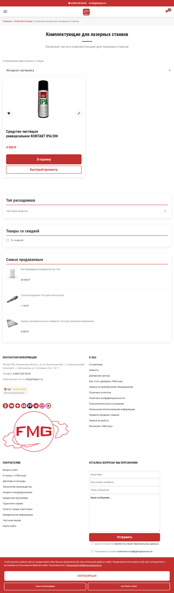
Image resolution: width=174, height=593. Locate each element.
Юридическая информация (18, 514)
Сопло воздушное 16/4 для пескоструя (42, 295)
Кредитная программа (15, 498)
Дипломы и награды (14, 481)
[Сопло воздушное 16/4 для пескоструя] (12, 299)
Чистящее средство (17, 211)
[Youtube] (24, 405)
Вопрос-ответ (10, 470)
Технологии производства (17, 486)
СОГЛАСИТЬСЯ (87, 575)
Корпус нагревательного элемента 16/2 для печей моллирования (57, 321)
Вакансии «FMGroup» (101, 426)
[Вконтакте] (11, 405)
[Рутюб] (30, 405)
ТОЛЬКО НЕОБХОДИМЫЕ (45, 586)
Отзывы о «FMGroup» (15, 475)
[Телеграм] (36, 405)
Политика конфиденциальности (107, 398)
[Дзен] (17, 405)
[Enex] (42, 405)
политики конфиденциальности (134, 551)
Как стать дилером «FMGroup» (106, 381)
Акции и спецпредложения (17, 492)
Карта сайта (9, 526)
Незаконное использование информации (112, 409)
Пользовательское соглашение (106, 403)
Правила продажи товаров (104, 415)
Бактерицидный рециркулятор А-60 (40, 269)
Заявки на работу (99, 420)
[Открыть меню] (5, 11)
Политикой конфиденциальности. (84, 565)
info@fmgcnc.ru (34, 379)
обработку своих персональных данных (136, 543)
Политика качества (100, 392)
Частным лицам (12, 520)
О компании (95, 364)
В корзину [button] (44, 159)
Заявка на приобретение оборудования (111, 387)
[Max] (48, 405)
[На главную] (86, 11)
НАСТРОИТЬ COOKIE (129, 586)
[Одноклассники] (5, 405)
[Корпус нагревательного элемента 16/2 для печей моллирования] (12, 325)
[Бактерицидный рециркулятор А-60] (12, 273)
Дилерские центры (99, 375)
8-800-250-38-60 (22, 373)
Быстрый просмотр (44, 169)
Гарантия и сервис (13, 503)
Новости (94, 370)
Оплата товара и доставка (17, 509)
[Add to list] (8, 113)
